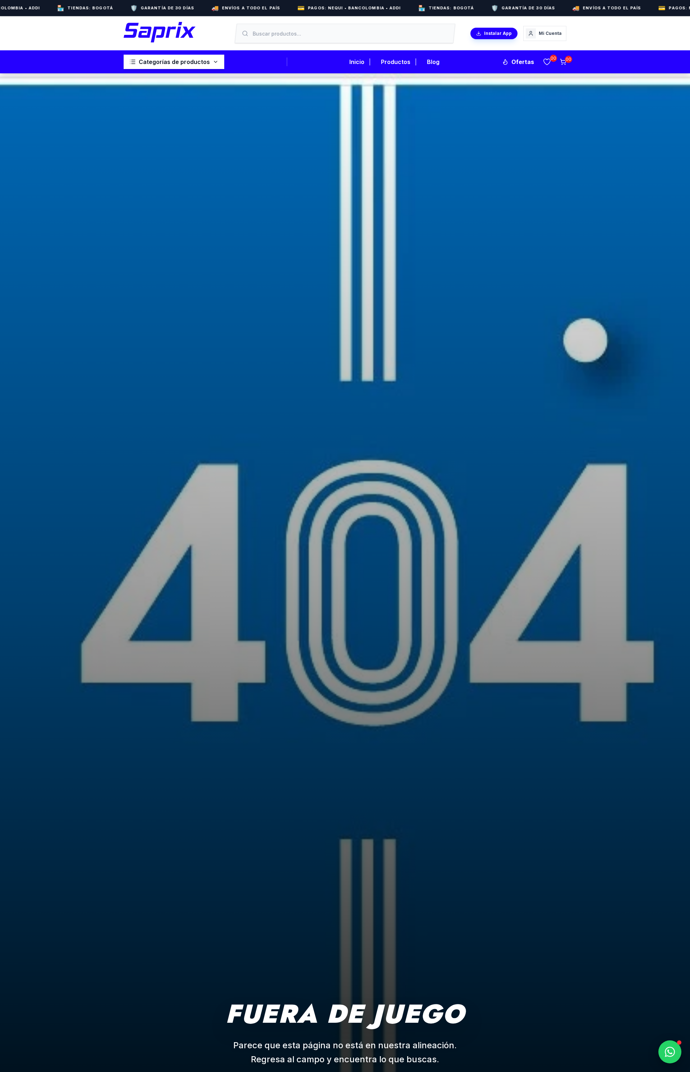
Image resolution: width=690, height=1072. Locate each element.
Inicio (356, 61)
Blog (433, 61)
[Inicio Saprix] (160, 32)
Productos (395, 61)
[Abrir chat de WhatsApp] (669, 1051)
